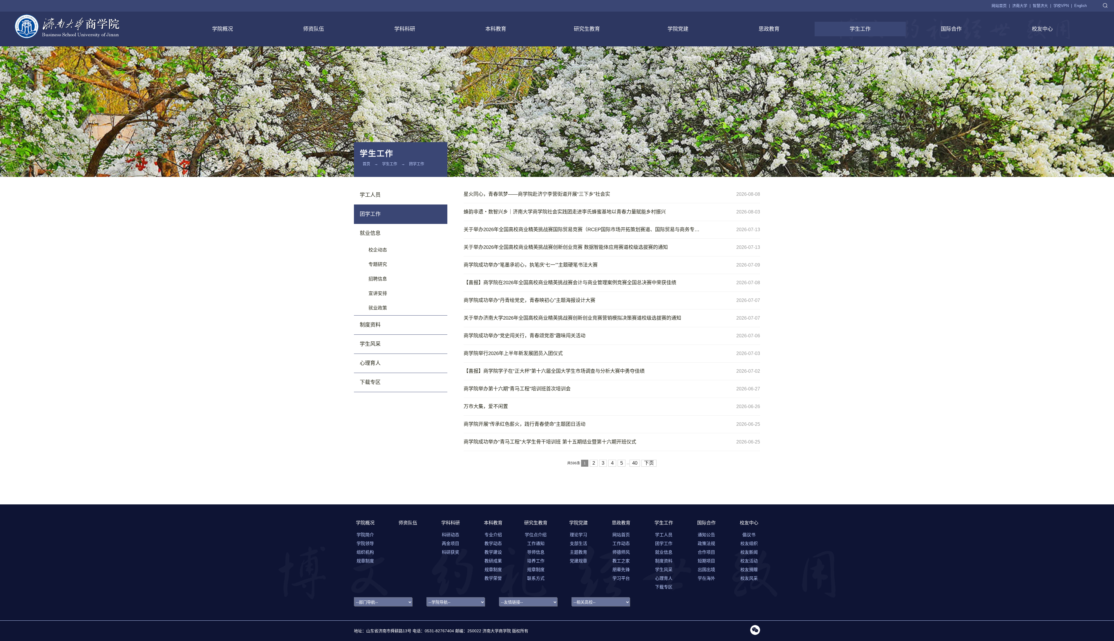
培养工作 (536, 560)
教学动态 (493, 543)
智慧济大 (1040, 5)
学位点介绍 (536, 534)
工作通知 (536, 543)
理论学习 (578, 534)
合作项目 (706, 552)
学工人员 (370, 195)
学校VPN (1061, 5)
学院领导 (365, 543)
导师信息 (536, 552)
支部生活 (578, 543)
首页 (366, 164)
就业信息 (370, 233)
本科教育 (495, 29)
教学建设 (493, 552)
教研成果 (493, 560)
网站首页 (999, 5)
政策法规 (706, 543)
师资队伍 (313, 29)
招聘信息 (377, 278)
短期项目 (706, 560)
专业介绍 (493, 534)
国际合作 (951, 29)
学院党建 (678, 29)
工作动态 (621, 543)
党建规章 (578, 560)
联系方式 (536, 578)
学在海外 (706, 578)
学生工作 (860, 29)
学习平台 (621, 578)
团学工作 (416, 164)
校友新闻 (749, 552)
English (1080, 5)
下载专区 (370, 382)
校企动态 (377, 249)
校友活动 (749, 560)
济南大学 (1019, 5)
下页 (649, 463)
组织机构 (365, 552)
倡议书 (748, 534)
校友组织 (749, 543)
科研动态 (450, 534)
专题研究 (377, 264)
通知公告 (706, 534)
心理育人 (370, 363)
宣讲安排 (377, 293)
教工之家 (621, 560)
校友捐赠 (749, 569)
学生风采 (370, 344)
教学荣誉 (493, 578)
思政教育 (769, 29)
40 (634, 463)
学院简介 (365, 534)
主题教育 (578, 552)
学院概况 (222, 29)
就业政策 (377, 307)
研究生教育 (587, 29)
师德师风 (621, 552)
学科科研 (404, 29)
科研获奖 (450, 552)
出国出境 (706, 569)
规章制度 (365, 560)
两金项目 (450, 543)
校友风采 (749, 578)
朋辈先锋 (621, 569)
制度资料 (370, 325)
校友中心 (1042, 29)
